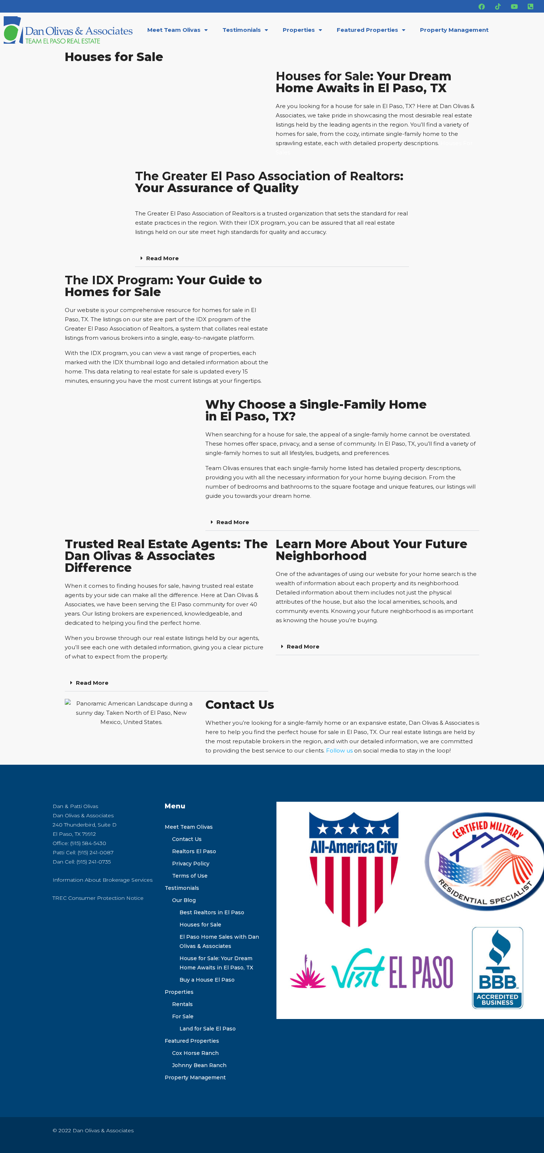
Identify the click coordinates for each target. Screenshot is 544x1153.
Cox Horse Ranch (195, 1053)
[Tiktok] (497, 6)
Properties (299, 29)
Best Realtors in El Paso (211, 912)
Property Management (454, 29)
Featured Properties (367, 29)
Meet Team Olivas (174, 29)
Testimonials (241, 29)
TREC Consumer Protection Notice (98, 898)
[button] (272, 258)
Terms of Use (190, 875)
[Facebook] (481, 6)
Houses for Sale (200, 924)
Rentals (182, 1004)
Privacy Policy (190, 863)
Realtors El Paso (194, 851)
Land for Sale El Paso (207, 1028)
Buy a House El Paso (207, 979)
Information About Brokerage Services (102, 880)
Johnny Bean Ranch (199, 1065)
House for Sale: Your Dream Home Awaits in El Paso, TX (216, 963)
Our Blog (184, 900)
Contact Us (187, 839)
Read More (162, 258)
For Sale (183, 1016)
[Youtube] (514, 6)
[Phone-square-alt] (530, 6)
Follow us (339, 750)
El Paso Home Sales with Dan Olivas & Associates (219, 941)
